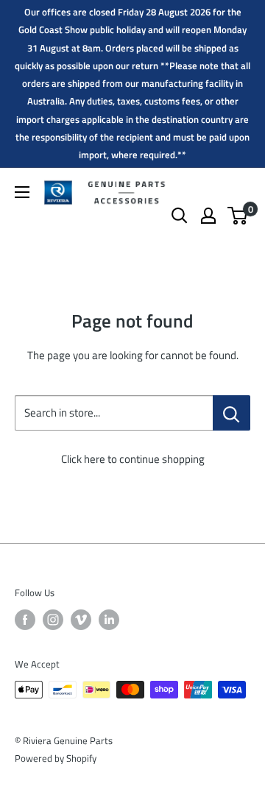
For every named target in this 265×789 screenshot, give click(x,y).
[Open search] (180, 216)
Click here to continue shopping (133, 458)
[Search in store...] (231, 413)
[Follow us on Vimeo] (81, 619)
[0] (238, 215)
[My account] (208, 216)
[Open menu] (22, 192)
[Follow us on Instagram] (53, 619)
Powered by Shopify (55, 758)
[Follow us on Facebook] (25, 619)
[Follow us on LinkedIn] (109, 619)
